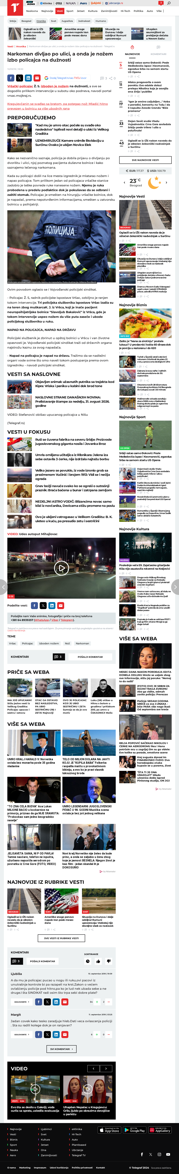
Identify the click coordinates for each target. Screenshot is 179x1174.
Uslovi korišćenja (16, 630)
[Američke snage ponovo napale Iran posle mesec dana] (56, 34)
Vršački (13, 86)
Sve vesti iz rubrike (61, 938)
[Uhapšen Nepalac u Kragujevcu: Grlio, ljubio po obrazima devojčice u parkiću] (87, 1089)
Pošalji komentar (90, 656)
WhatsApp (42, 620)
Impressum (40, 1167)
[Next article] (175, 587)
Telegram (67, 620)
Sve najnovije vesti (145, 160)
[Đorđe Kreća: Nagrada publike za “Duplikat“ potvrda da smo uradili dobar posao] (127, 610)
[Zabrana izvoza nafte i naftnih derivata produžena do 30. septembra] (127, 376)
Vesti (10, 46)
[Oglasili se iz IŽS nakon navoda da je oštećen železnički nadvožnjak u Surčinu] (15, 34)
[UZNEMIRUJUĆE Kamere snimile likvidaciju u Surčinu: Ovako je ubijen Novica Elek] (19, 145)
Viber (54, 620)
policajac (26, 86)
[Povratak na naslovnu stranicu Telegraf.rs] (15, 8)
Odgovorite (21, 1001)
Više (159, 11)
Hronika (21, 46)
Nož (67, 643)
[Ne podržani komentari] (108, 961)
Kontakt (100, 1167)
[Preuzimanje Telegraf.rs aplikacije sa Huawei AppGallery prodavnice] (160, 1130)
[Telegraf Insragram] (159, 1154)
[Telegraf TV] (168, 1154)
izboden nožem (49, 643)
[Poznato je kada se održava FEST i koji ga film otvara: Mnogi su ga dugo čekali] (127, 624)
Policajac (27, 643)
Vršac (12, 643)
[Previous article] (4, 587)
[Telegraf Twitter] (150, 1154)
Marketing (24, 1167)
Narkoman (82, 643)
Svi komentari (61, 1049)
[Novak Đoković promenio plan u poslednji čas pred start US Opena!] (127, 502)
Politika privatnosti (82, 1167)
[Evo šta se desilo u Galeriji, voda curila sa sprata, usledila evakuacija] (35, 1089)
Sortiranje (91, 954)
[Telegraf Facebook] (141, 1154)
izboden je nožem (55, 86)
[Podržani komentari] (98, 961)
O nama (11, 1167)
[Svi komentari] (87, 961)
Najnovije (132, 196)
